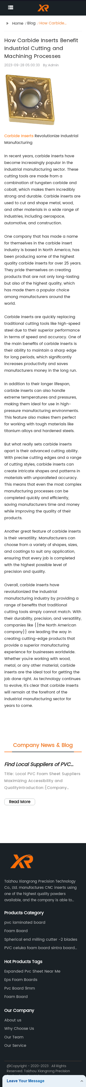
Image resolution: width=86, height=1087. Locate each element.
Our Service (15, 1045)
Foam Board (16, 931)
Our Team (13, 1037)
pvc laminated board (24, 922)
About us (12, 1020)
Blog (31, 23)
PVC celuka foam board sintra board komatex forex (39, 948)
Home (17, 23)
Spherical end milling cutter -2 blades (40, 939)
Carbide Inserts (18, 136)
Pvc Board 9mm (19, 988)
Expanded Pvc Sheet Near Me (32, 971)
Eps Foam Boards (20, 980)
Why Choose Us (19, 1028)
